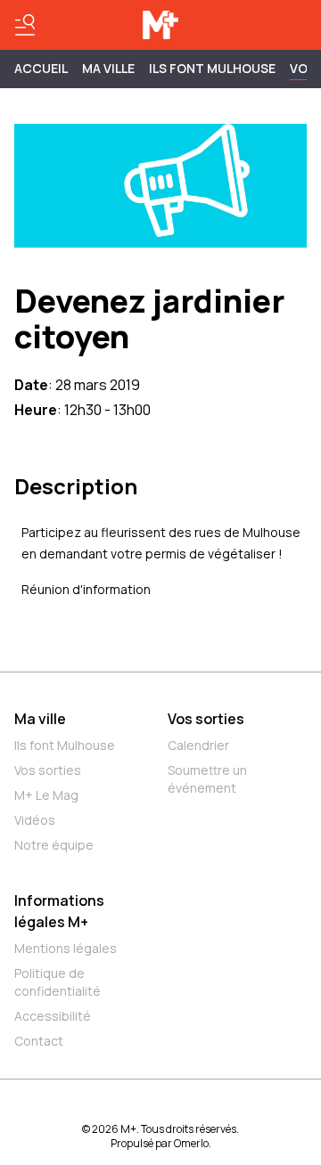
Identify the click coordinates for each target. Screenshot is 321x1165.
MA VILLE (108, 68)
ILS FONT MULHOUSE (212, 68)
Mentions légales (65, 948)
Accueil (41, 68)
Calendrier (198, 745)
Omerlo (191, 1143)
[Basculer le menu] (25, 25)
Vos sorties (47, 770)
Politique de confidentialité (57, 982)
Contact (38, 1040)
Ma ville (40, 719)
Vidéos (34, 819)
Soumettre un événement (207, 779)
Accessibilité (52, 1015)
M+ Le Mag (46, 794)
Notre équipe (54, 844)
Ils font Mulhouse (64, 745)
